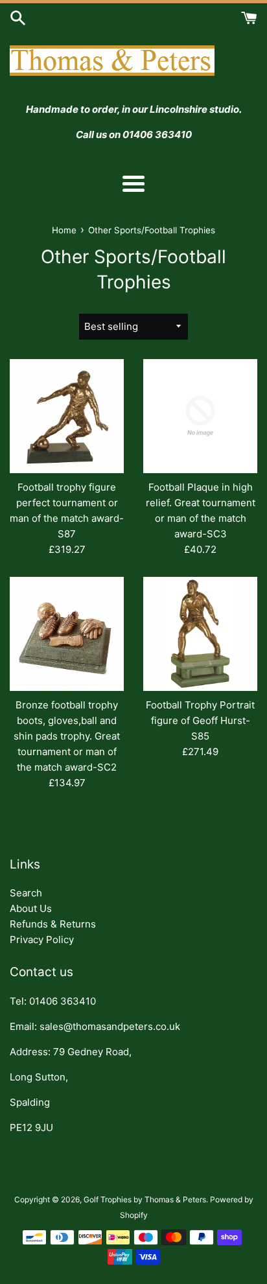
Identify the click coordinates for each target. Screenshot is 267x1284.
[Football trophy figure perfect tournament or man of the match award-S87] (67, 416)
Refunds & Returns (53, 924)
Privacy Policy (42, 939)
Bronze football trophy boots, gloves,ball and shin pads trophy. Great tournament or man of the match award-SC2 (67, 736)
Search (26, 893)
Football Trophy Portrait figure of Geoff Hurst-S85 (200, 720)
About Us (31, 908)
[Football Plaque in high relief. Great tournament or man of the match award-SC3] (200, 416)
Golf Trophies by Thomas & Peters (145, 1199)
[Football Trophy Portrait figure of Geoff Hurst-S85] (200, 634)
